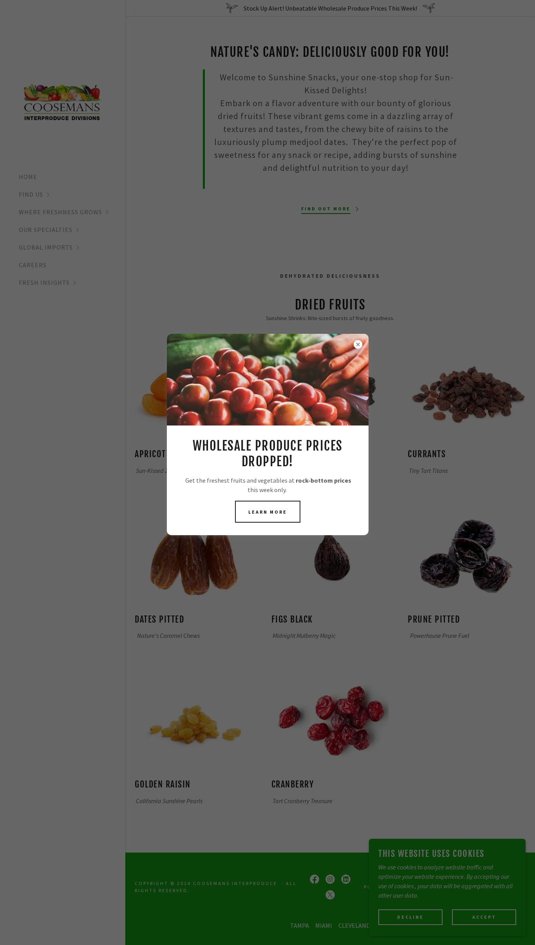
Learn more (267, 512)
